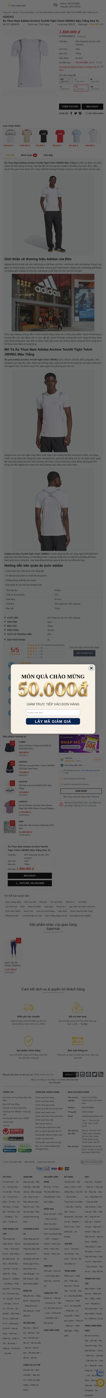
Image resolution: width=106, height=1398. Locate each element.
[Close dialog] (91, 668)
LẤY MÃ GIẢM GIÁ (53, 721)
